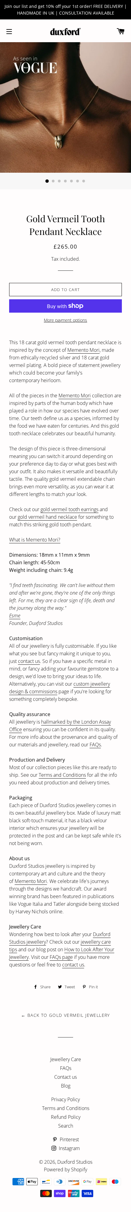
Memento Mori (83, 350)
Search (65, 1125)
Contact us (65, 1077)
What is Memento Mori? (34, 539)
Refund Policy (65, 1117)
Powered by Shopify (65, 1169)
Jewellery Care (65, 1059)
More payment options (65, 320)
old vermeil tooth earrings (70, 509)
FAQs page (61, 957)
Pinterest (68, 1139)
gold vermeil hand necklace (47, 517)
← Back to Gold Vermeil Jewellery (65, 1015)
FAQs (95, 744)
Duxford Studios (74, 1162)
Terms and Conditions (62, 775)
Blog (65, 1085)
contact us (29, 661)
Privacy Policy (65, 1099)
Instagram (69, 1148)
